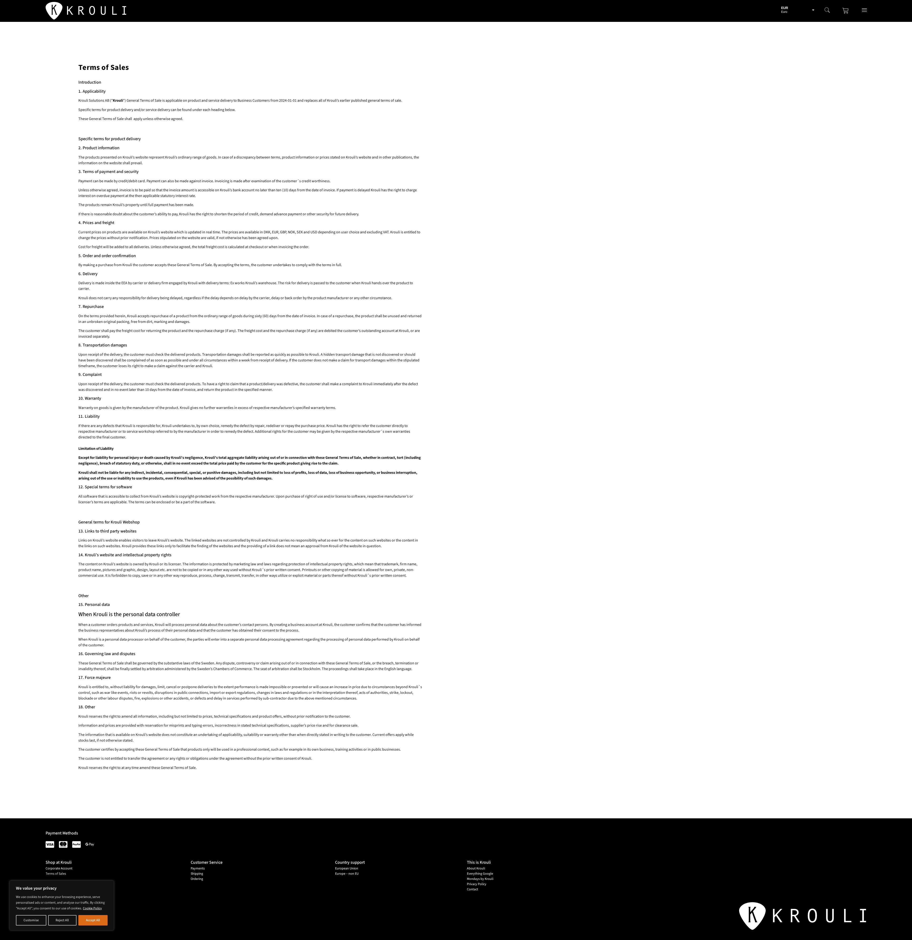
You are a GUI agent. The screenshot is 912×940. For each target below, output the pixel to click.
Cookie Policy (92, 908)
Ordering (197, 879)
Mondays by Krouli (480, 879)
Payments (198, 868)
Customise (31, 920)
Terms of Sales (56, 873)
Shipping (197, 873)
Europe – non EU (347, 873)
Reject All (62, 920)
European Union (346, 868)
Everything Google (480, 873)
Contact (472, 889)
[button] (827, 10)
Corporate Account (59, 868)
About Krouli (476, 868)
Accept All (93, 920)
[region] (62, 905)
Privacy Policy (476, 884)
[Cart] (845, 11)
